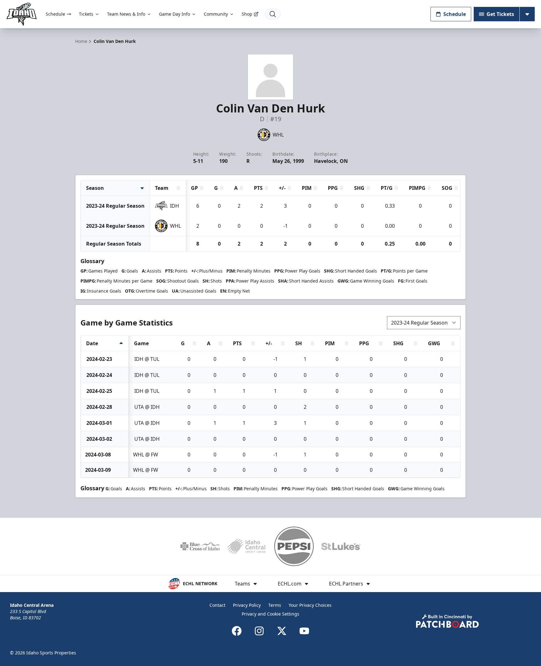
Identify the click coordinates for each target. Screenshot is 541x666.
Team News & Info (126, 14)
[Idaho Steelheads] (21, 14)
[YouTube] (304, 631)
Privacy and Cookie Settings (270, 614)
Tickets (86, 14)
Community (216, 14)
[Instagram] (259, 631)
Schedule (55, 14)
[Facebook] (236, 631)
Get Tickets (500, 14)
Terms (274, 605)
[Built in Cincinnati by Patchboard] (447, 621)
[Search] (273, 14)
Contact (217, 605)
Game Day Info (174, 14)
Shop (247, 14)
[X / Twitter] (282, 631)
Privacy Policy (247, 605)
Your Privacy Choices (310, 605)
